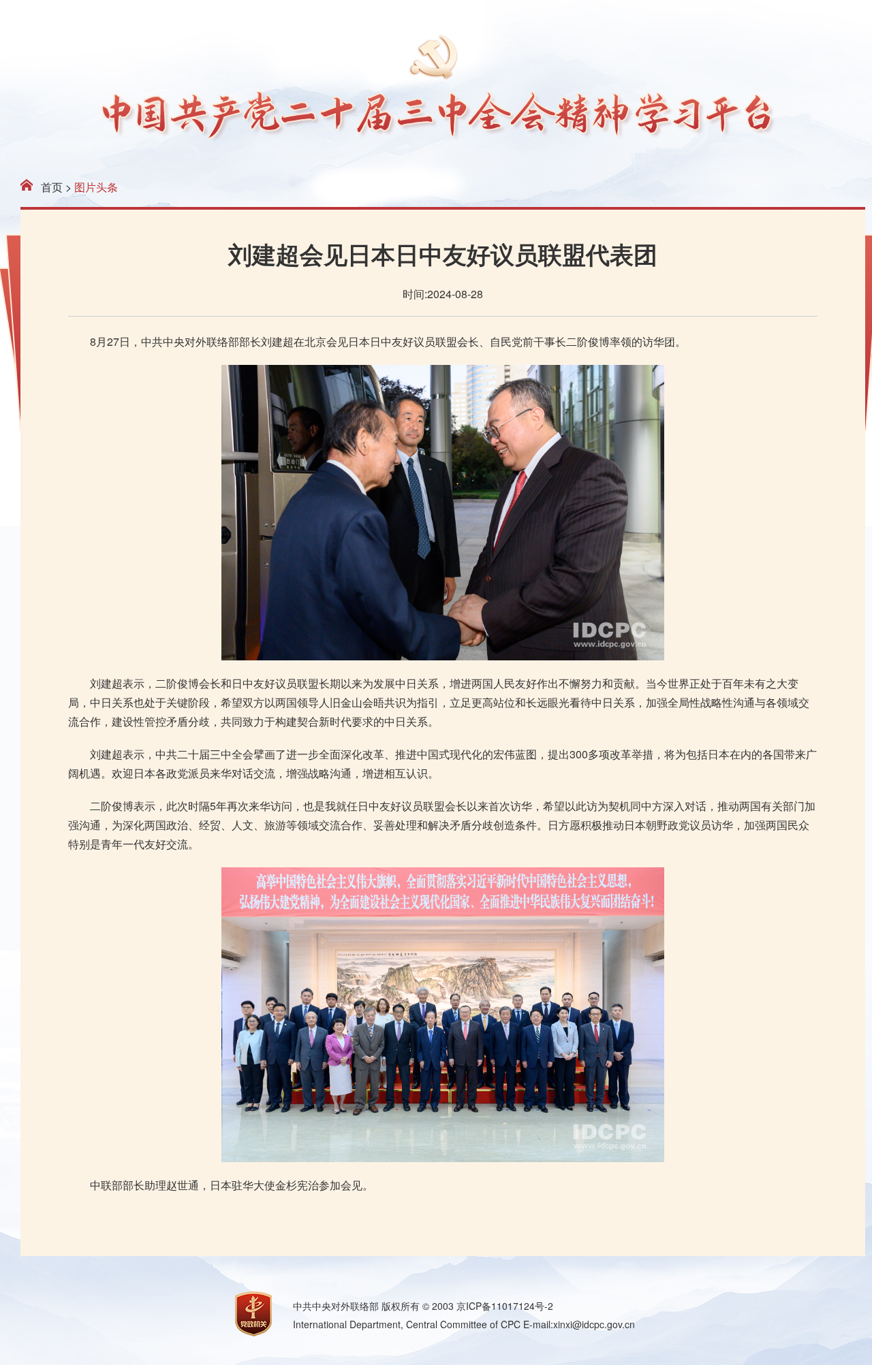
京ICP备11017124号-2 (504, 1306)
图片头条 (96, 187)
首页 (52, 187)
